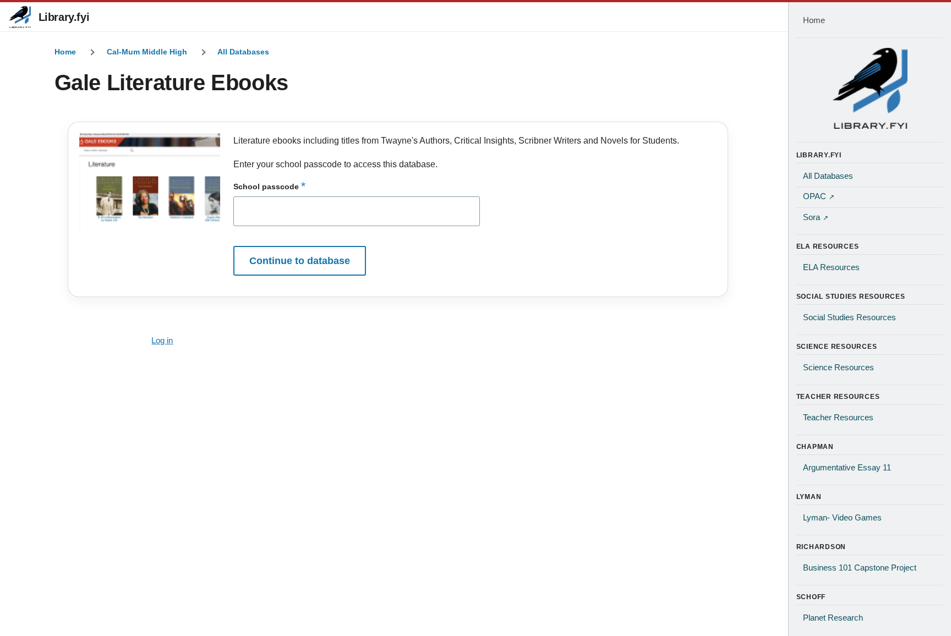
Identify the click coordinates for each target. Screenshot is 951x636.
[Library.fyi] (20, 17)
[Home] (870, 88)
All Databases (243, 51)
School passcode (266, 186)
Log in (162, 340)
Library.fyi (64, 17)
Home (65, 51)
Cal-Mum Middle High (147, 51)
